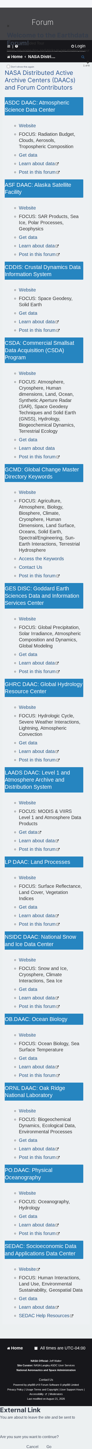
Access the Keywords (41, 558)
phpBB (31, 1384)
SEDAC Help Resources (44, 1315)
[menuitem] (36, 1348)
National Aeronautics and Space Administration (46, 1370)
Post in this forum (37, 172)
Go (48, 1447)
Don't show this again (22, 66)
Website (27, 125)
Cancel (32, 1447)
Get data (28, 155)
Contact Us (30, 567)
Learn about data (37, 163)
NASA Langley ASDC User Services (54, 1365)
